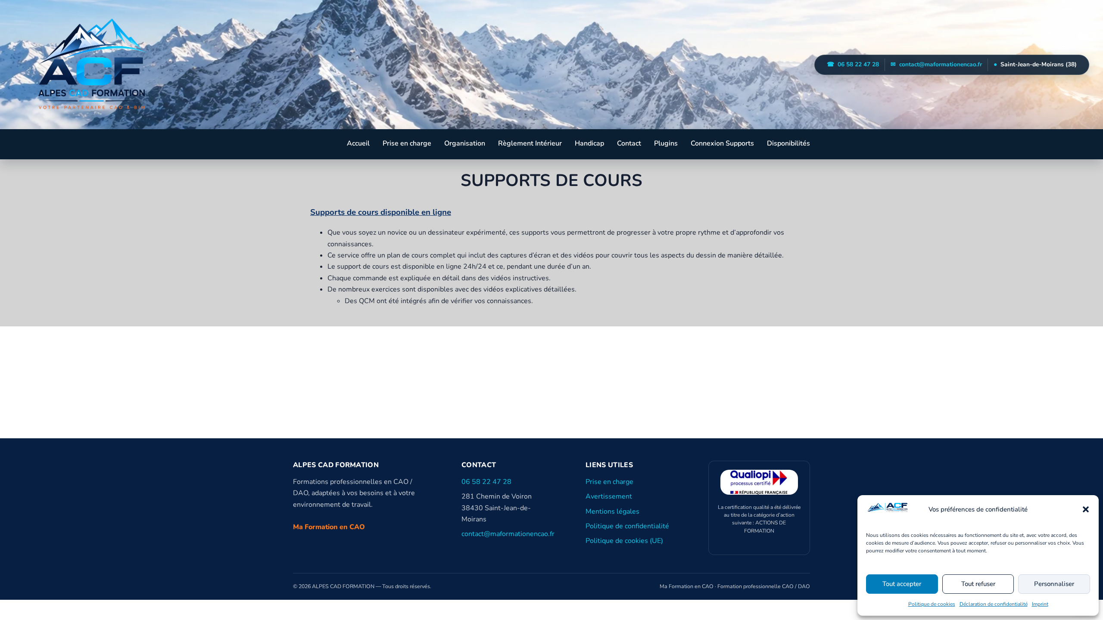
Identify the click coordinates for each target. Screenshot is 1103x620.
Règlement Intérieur (530, 143)
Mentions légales (612, 511)
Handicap (589, 143)
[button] (1085, 509)
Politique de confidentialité (627, 526)
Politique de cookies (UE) (624, 541)
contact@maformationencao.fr (936, 64)
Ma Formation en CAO (329, 527)
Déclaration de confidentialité (994, 604)
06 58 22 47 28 (853, 64)
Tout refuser (978, 584)
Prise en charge (407, 143)
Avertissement (609, 496)
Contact (629, 143)
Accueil (358, 143)
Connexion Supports (722, 143)
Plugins (666, 143)
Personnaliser (1054, 584)
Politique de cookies (931, 604)
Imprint (1040, 604)
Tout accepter (901, 584)
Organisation (464, 143)
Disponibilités (788, 143)
